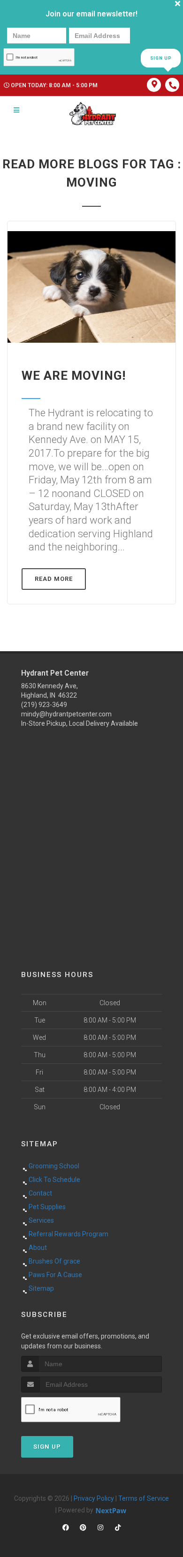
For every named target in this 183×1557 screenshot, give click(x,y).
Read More (54, 578)
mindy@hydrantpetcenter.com (66, 714)
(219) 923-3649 (44, 704)
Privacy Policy (94, 1498)
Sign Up (160, 58)
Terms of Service (143, 1498)
